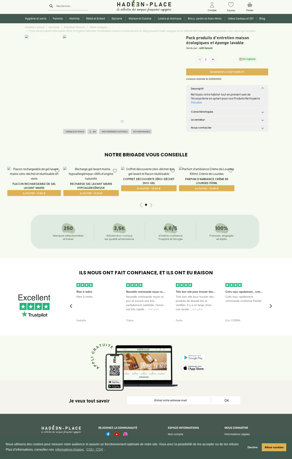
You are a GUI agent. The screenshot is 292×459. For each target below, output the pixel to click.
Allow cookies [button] (274, 447)
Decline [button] (253, 447)
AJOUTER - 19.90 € (207, 188)
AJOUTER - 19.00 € (149, 188)
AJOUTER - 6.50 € (34, 193)
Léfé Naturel (206, 48)
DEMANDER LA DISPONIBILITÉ (227, 72)
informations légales (69, 449)
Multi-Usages (98, 27)
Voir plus (196, 102)
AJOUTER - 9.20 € (91, 193)
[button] (227, 89)
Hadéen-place (34, 27)
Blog (261, 18)
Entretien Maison (74, 27)
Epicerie (54, 27)
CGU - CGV (94, 449)
